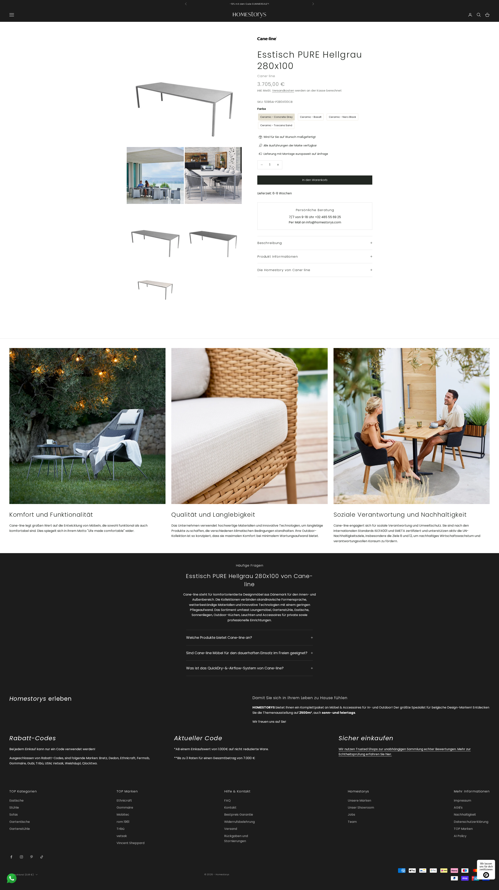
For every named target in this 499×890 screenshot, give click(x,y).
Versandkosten (283, 90)
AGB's (458, 807)
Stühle (14, 807)
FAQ (227, 800)
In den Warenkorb (314, 180)
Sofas (13, 814)
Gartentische (19, 822)
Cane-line (266, 76)
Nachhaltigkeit (465, 814)
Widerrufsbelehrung (239, 822)
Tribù (120, 829)
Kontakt (230, 807)
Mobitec (123, 814)
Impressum (462, 800)
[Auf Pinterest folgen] (32, 857)
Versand (230, 829)
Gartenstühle (19, 829)
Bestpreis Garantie (238, 814)
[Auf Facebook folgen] (11, 857)
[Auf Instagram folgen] (21, 857)
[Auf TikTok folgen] (42, 857)
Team (352, 822)
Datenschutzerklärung (471, 822)
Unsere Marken (359, 800)
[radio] (276, 116)
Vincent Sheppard (130, 843)
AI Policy (460, 836)
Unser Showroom (361, 807)
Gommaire (125, 807)
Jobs (351, 814)
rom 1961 (123, 822)
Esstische (16, 800)
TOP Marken (463, 829)
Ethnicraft (124, 800)
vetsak (122, 836)
